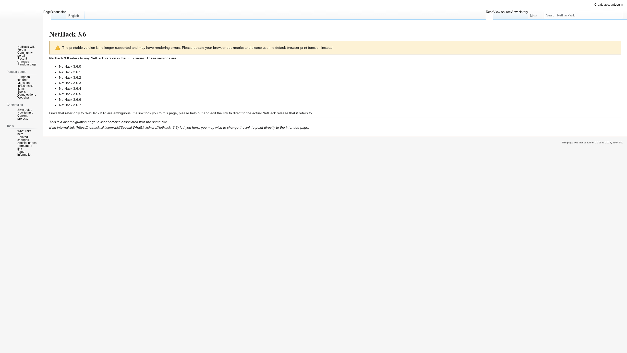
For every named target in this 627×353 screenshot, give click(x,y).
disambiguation (75, 122)
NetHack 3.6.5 (70, 94)
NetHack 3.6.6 (70, 99)
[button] (75, 15)
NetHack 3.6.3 (70, 83)
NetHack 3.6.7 (70, 105)
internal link (66, 127)
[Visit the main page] (21, 19)
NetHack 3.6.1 (70, 72)
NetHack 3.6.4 (70, 88)
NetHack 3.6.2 (70, 77)
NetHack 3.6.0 (70, 66)
